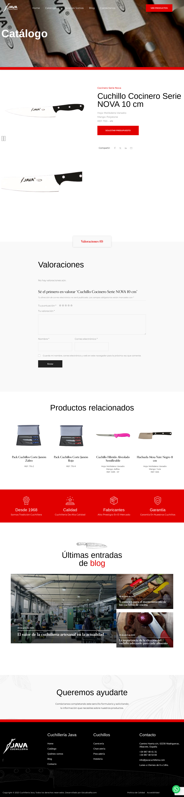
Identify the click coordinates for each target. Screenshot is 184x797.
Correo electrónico (86, 339)
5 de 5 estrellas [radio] (71, 305)
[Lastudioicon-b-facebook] (2, 760)
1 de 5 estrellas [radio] (60, 305)
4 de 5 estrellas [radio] (68, 305)
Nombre (43, 339)
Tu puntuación (47, 305)
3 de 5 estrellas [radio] (66, 305)
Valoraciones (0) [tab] (92, 241)
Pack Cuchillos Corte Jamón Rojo (71, 459)
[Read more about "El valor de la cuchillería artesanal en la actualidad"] (63, 608)
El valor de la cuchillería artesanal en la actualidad (61, 634)
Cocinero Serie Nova (109, 88)
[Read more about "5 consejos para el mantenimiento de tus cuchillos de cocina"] (144, 591)
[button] (140, 8)
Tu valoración (46, 311)
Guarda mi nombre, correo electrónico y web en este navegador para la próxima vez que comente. (92, 355)
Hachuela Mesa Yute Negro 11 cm (155, 459)
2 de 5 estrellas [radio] (63, 305)
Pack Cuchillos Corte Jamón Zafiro (29, 459)
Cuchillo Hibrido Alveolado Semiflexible (113, 459)
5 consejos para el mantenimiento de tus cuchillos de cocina (142, 603)
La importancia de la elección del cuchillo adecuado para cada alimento (143, 642)
